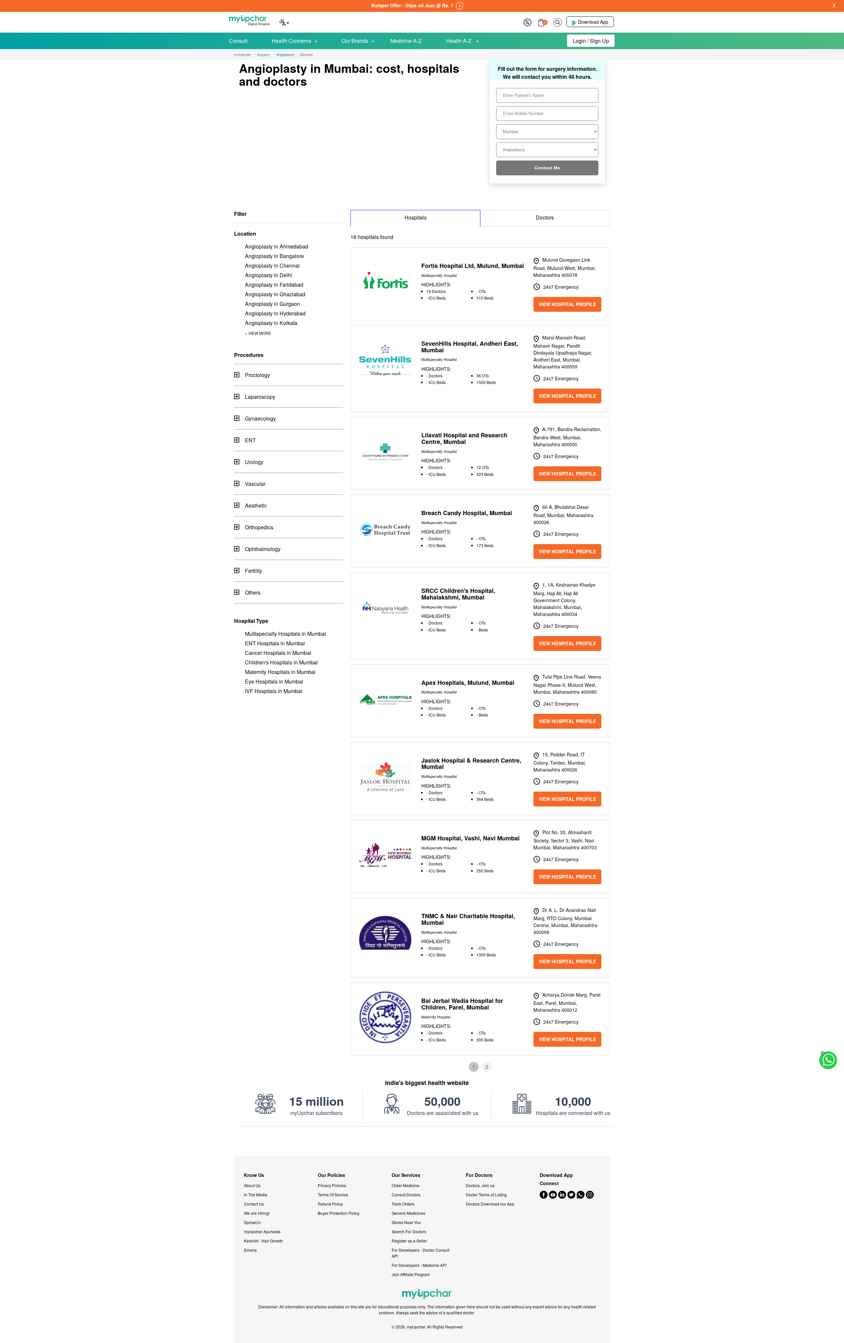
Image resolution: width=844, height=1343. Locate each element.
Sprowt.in (252, 1222)
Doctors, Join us (480, 1185)
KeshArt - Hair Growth (263, 1240)
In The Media (255, 1194)
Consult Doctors (406, 1194)
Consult (238, 40)
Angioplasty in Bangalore (274, 256)
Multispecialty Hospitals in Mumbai (285, 633)
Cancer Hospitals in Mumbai (278, 653)
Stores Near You (406, 1222)
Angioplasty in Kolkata (271, 323)
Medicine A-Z (406, 40)
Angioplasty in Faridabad (274, 284)
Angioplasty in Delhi (268, 275)
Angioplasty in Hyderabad (275, 313)
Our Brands (355, 40)
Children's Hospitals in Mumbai (281, 662)
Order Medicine (405, 1185)
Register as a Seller (409, 1240)
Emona (250, 1250)
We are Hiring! (257, 1213)
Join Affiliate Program (411, 1274)
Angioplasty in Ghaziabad (275, 294)
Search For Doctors (409, 1231)
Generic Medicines (408, 1213)
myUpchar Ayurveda (262, 1231)
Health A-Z (459, 40)
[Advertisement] (422, 1141)
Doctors (545, 217)
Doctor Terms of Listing (486, 1194)
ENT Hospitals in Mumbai (275, 643)
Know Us (254, 1175)
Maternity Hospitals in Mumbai (280, 672)
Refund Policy (330, 1204)
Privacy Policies (332, 1185)
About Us (252, 1185)
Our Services (406, 1175)
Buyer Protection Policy (338, 1213)
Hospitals (416, 217)
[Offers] (527, 21)
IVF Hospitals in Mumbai (273, 691)
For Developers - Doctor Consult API (420, 1253)
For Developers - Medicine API (419, 1265)
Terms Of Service (333, 1194)
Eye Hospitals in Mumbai (274, 681)
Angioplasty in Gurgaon (272, 303)
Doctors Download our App (490, 1204)
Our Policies (331, 1175)
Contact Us (254, 1204)
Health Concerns (291, 40)
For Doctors (479, 1175)
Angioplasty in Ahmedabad (276, 246)
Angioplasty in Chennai (272, 265)
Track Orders (403, 1204)
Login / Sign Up (591, 40)
